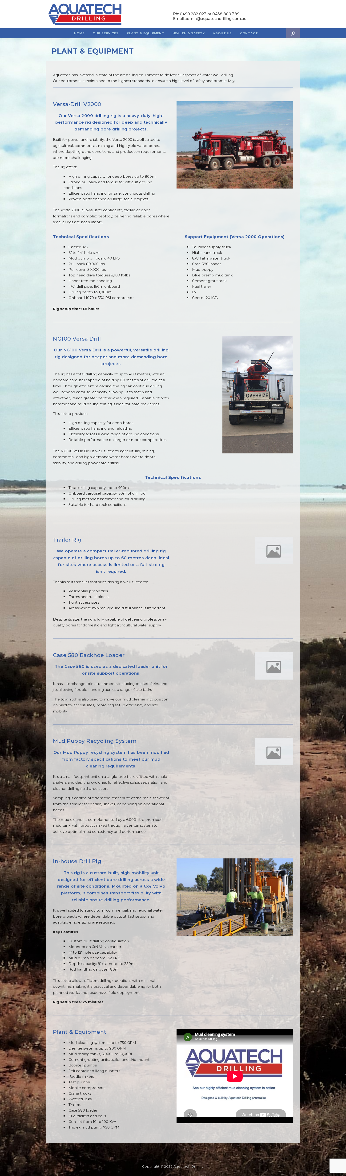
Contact (249, 33)
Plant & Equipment (145, 33)
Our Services (106, 33)
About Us (222, 33)
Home (79, 33)
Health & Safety (189, 33)
